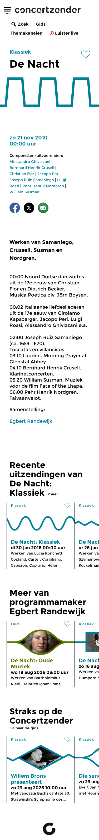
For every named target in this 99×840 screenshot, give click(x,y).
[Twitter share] (29, 209)
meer (53, 494)
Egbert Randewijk (30, 421)
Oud (15, 624)
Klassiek (20, 52)
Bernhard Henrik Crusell (31, 167)
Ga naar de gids (23, 728)
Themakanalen (26, 33)
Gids (41, 24)
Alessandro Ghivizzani (29, 161)
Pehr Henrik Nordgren (43, 186)
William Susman (24, 192)
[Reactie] (43, 209)
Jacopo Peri (48, 173)
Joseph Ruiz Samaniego (31, 179)
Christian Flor (21, 173)
